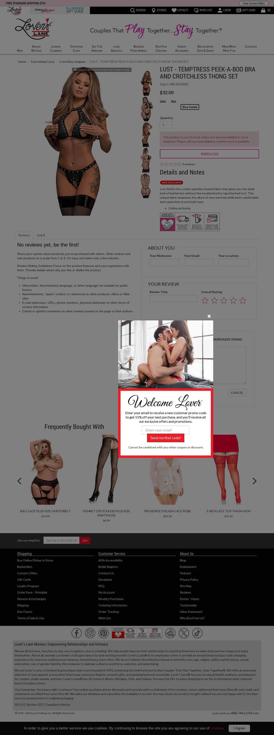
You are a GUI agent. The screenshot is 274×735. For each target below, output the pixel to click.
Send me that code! (165, 438)
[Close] (209, 316)
